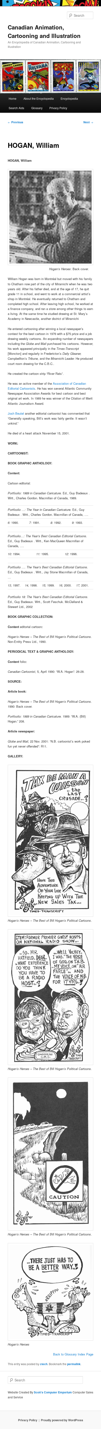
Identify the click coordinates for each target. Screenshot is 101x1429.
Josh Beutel (16, 413)
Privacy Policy (58, 108)
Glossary (37, 108)
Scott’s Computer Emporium (53, 1392)
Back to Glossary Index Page (73, 1354)
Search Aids (16, 108)
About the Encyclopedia (38, 98)
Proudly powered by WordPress (62, 1420)
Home (12, 98)
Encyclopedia (69, 98)
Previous (15, 122)
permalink (74, 1364)
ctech (43, 1364)
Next (88, 122)
